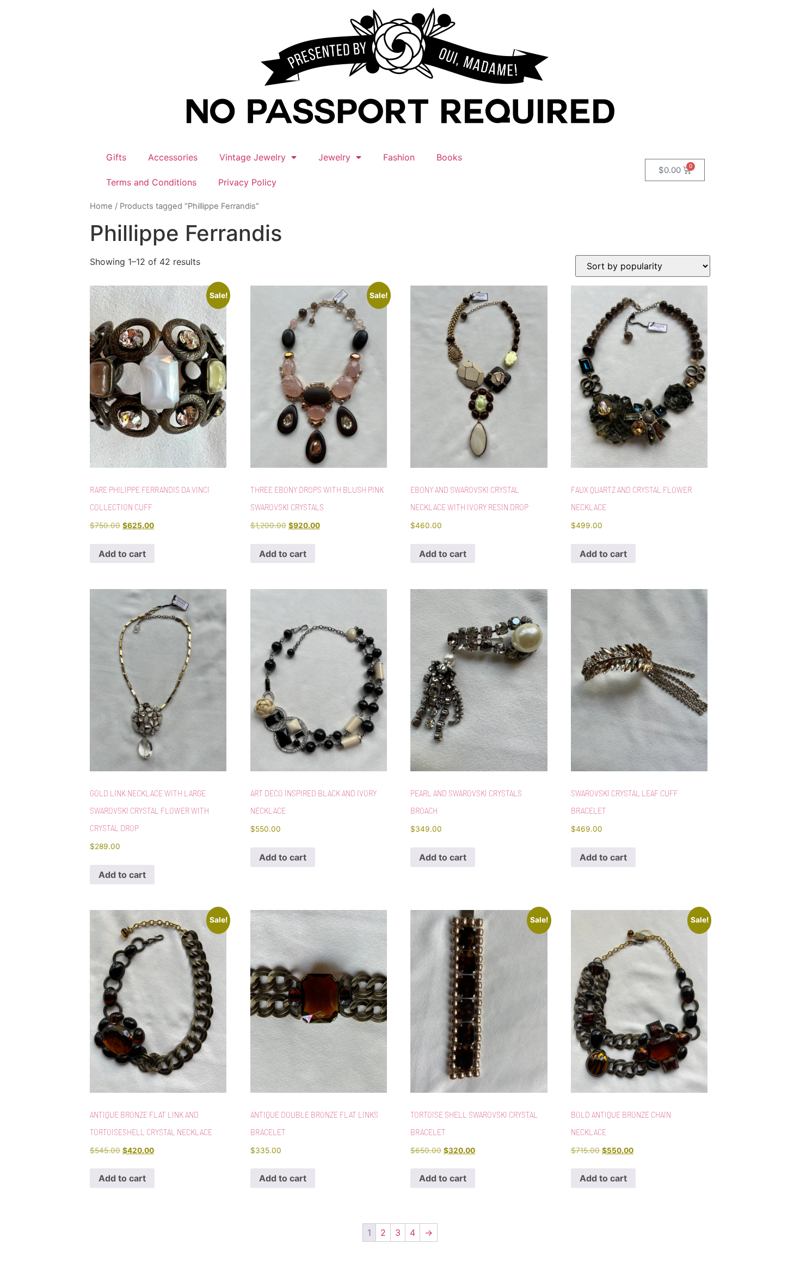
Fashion (399, 157)
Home (101, 206)
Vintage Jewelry (252, 157)
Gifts (116, 157)
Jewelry (334, 157)
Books (449, 157)
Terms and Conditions (151, 182)
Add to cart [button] (122, 553)
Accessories (173, 157)
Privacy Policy (247, 182)
